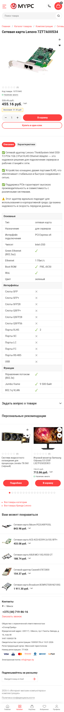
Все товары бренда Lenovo (17, 505)
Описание (8, 144)
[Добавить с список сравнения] (27, 429)
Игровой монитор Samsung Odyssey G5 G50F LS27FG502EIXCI (47, 460)
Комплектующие (44, 26)
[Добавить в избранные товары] (27, 435)
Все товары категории (15, 502)
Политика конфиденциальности (18, 698)
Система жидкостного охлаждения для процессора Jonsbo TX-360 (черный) (15, 461)
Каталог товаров (23, 26)
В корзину (42, 117)
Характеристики (26, 144)
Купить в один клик (32, 125)
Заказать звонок (12, 616)
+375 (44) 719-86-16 (49, 6)
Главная (6, 26)
